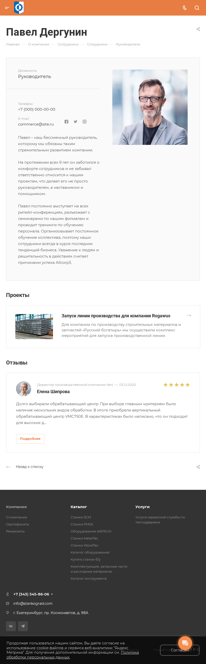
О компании (16, 517)
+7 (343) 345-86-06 (31, 594)
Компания (16, 506)
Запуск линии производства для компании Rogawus (116, 315)
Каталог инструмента (89, 578)
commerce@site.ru (36, 124)
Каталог (79, 506)
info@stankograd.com (33, 603)
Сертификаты (17, 524)
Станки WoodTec (84, 545)
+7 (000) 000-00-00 (36, 109)
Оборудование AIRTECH (91, 531)
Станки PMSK (82, 524)
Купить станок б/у (85, 559)
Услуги (142, 506)
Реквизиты (15, 531)
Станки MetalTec (84, 538)
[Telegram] (23, 626)
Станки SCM (81, 517)
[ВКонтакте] (11, 626)
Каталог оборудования (90, 552)
